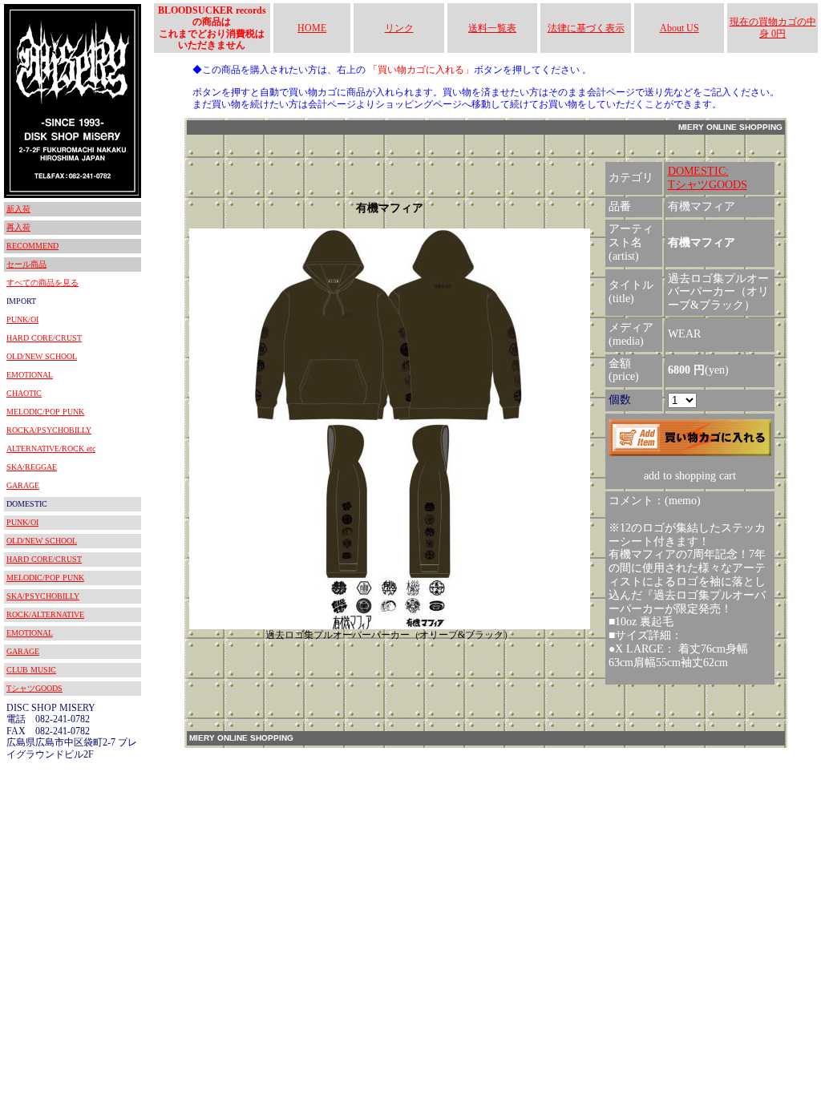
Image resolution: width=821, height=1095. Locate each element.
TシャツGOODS (34, 688)
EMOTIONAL (29, 374)
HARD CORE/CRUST (44, 337)
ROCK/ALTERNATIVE (45, 614)
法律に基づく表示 (586, 28)
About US (679, 28)
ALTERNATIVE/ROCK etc (50, 448)
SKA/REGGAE (31, 467)
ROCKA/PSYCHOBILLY (48, 430)
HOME (311, 28)
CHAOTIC (24, 393)
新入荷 (18, 208)
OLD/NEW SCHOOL (41, 356)
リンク (399, 28)
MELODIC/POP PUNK (45, 411)
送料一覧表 (492, 28)
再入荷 (18, 227)
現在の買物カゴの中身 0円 (773, 27)
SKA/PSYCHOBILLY (42, 596)
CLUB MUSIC (31, 669)
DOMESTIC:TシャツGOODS (707, 178)
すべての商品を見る (42, 282)
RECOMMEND (32, 245)
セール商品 (26, 264)
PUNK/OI (22, 319)
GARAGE (22, 485)
